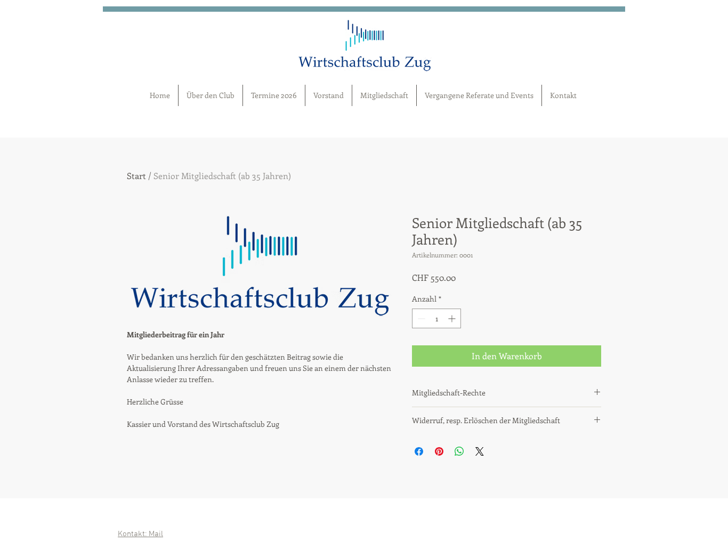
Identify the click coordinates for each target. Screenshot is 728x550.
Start (136, 175)
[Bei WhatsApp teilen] (459, 451)
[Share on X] (479, 451)
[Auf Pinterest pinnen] (439, 451)
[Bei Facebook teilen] (418, 451)
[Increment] (452, 318)
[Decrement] (420, 318)
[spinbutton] (436, 318)
